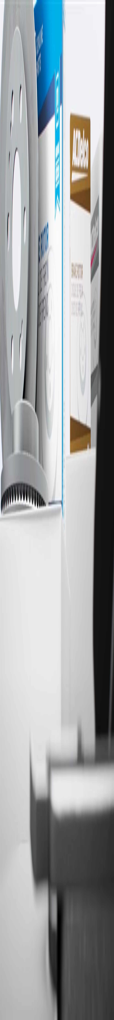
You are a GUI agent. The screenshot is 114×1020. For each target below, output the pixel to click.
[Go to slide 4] (5, 367)
